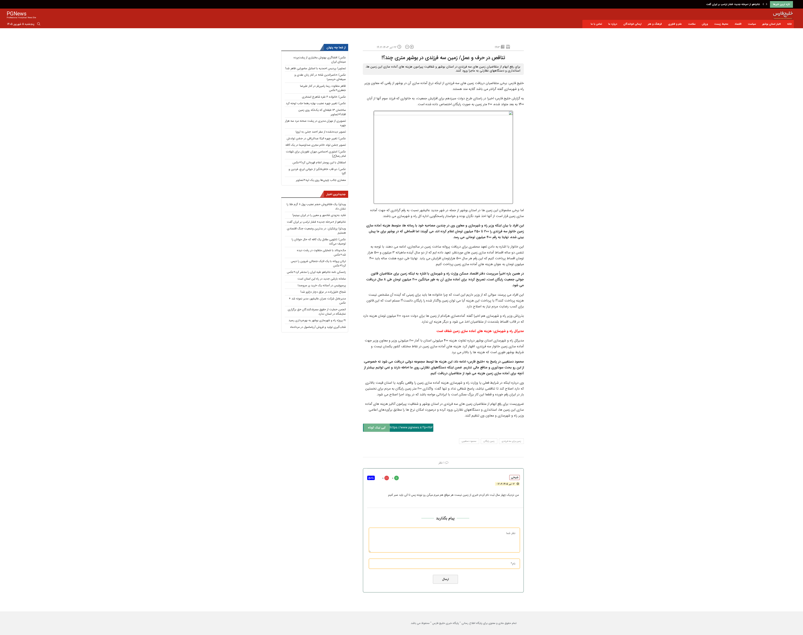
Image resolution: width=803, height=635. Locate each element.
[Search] (39, 24)
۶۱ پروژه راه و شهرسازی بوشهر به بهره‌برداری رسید (317, 320)
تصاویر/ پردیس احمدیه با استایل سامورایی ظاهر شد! (315, 68)
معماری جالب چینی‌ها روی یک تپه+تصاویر (321, 180)
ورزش (705, 24)
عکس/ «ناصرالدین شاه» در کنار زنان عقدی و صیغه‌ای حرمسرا (320, 77)
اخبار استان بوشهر (771, 24)
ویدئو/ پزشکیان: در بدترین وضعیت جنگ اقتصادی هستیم (729, 4)
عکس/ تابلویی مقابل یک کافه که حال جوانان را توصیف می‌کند (319, 241)
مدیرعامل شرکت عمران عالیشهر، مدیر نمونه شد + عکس (317, 300)
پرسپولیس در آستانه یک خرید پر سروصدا (322, 285)
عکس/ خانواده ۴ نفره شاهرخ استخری (324, 97)
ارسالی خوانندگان (632, 24)
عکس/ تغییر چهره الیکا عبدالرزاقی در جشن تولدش (316, 138)
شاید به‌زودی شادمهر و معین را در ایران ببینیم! (319, 215)
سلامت (692, 24)
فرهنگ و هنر (655, 24)
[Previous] (763, 4)
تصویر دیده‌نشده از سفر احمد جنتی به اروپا (321, 131)
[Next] (766, 4)
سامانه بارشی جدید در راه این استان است (322, 278)
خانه (789, 24)
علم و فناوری (675, 24)
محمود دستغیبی (469, 441)
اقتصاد (738, 24)
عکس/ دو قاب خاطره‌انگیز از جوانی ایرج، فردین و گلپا (317, 171)
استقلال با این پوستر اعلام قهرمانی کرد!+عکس (319, 162)
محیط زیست (721, 24)
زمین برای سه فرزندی (511, 441)
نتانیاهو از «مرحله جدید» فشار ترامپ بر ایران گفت (316, 222)
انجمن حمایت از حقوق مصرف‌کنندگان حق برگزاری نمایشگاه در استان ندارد (317, 311)
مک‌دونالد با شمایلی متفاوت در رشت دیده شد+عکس (321, 252)
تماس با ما (596, 24)
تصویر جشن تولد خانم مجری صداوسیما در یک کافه (315, 145)
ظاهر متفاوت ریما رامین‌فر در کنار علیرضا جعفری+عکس (323, 88)
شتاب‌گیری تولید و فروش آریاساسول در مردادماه (318, 327)
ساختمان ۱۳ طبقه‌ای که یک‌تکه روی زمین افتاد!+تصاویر (322, 112)
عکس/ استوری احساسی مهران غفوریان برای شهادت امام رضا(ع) (316, 153)
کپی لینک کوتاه (377, 427)
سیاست (752, 24)
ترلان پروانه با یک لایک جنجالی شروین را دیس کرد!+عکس (318, 263)
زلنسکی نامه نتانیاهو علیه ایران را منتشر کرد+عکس (316, 272)
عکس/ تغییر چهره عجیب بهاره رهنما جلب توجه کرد (316, 103)
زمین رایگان (489, 441)
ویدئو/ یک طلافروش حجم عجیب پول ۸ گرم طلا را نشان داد (316, 206)
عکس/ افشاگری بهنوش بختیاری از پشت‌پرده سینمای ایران (320, 59)
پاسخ (371, 478)
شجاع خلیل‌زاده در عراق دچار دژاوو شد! (323, 292)
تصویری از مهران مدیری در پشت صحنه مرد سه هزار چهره (315, 123)
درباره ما (612, 24)
